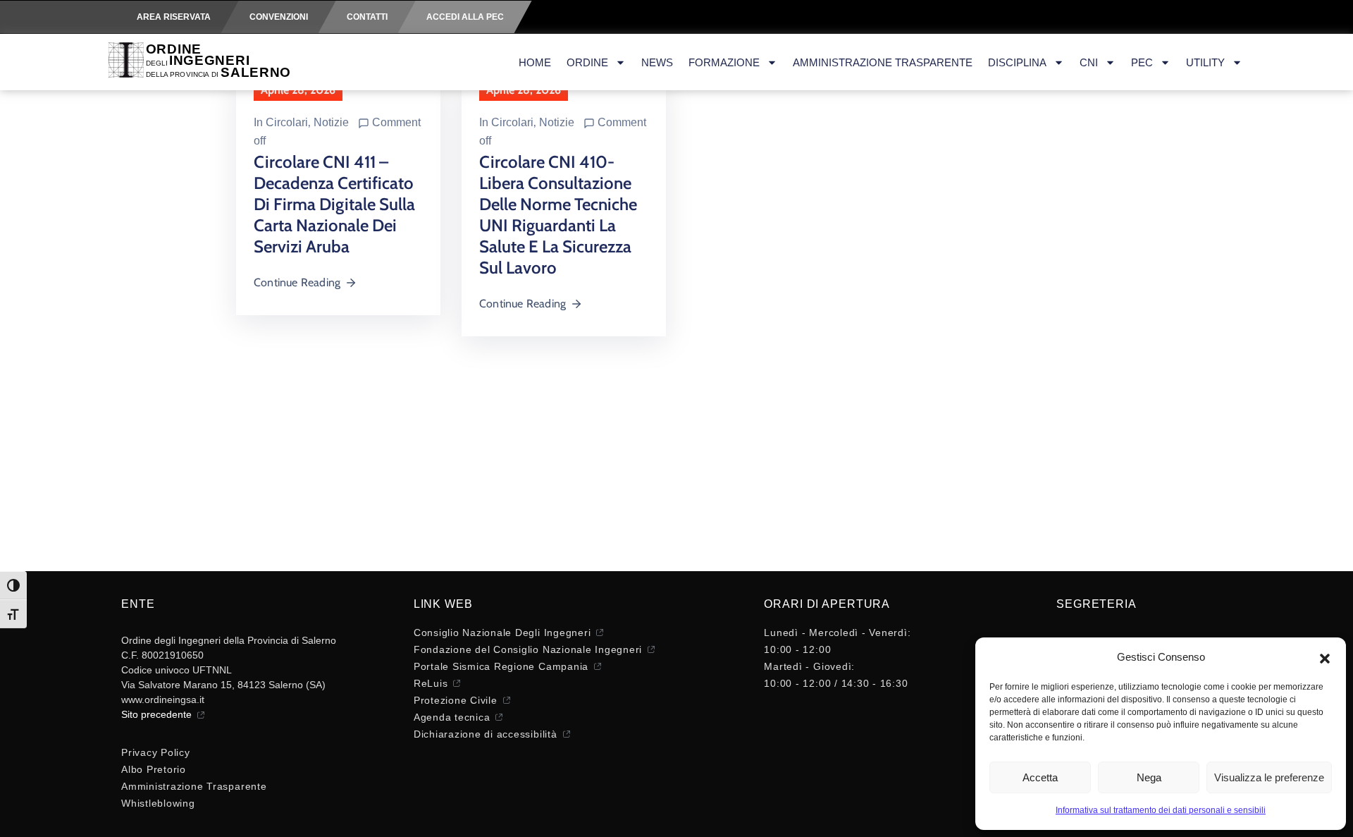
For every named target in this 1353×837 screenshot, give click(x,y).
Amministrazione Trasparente (882, 62)
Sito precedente (156, 714)
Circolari (287, 122)
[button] (1325, 657)
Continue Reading (297, 282)
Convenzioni (278, 17)
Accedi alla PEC (465, 17)
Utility (1205, 62)
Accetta (1040, 777)
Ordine (587, 62)
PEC (1142, 62)
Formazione (724, 62)
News (657, 62)
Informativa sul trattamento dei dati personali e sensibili (1161, 810)
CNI (1089, 62)
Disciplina (1017, 62)
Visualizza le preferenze (1269, 777)
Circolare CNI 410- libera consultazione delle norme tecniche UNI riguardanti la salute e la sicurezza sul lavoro (558, 215)
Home (535, 62)
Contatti (367, 17)
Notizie (331, 122)
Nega (1149, 777)
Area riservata (174, 17)
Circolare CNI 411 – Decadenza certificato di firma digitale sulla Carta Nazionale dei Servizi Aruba (334, 204)
